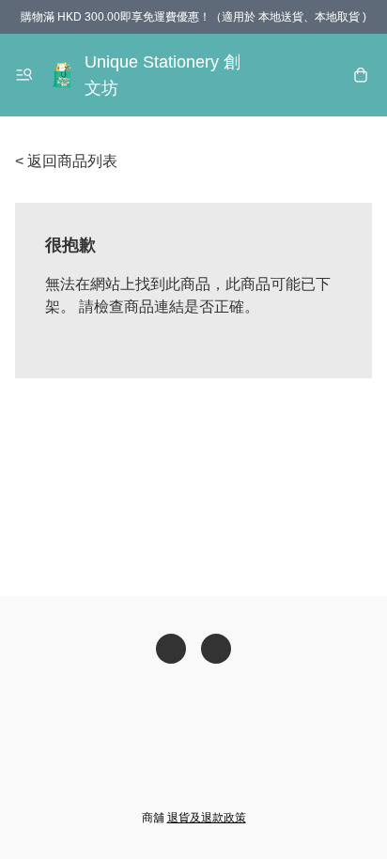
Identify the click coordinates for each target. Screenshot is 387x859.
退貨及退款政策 (206, 817)
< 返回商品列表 (66, 161)
